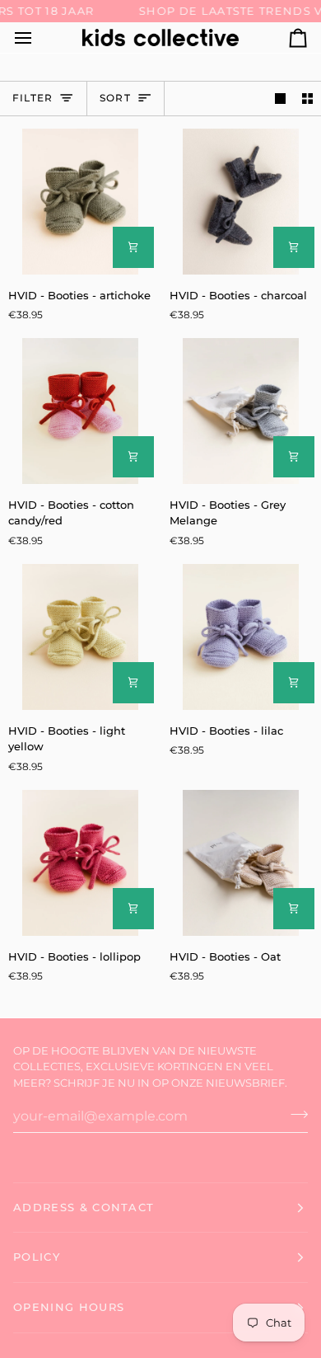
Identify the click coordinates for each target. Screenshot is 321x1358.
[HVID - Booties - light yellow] (80, 637)
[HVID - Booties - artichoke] (80, 202)
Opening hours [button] (68, 1306)
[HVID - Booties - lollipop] (80, 863)
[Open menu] (38, 37)
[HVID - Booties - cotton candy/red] (80, 411)
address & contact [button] (83, 1207)
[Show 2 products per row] (307, 98)
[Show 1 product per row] (280, 98)
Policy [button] (36, 1256)
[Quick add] (133, 247)
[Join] (294, 1114)
